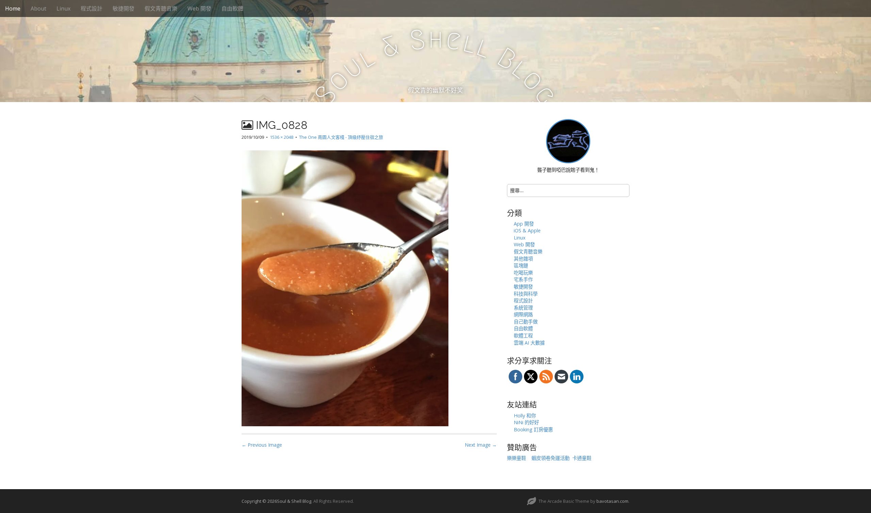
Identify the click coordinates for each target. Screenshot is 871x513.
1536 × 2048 (281, 137)
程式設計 (91, 8)
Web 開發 (199, 8)
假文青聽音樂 (161, 8)
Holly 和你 (525, 415)
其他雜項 (523, 258)
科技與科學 (526, 294)
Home (12, 8)
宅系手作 (523, 279)
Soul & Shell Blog (294, 501)
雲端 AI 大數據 (529, 343)
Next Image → (481, 445)
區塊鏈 (521, 265)
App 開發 (524, 223)
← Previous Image (262, 445)
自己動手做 (526, 321)
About (38, 8)
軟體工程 (523, 335)
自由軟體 (232, 8)
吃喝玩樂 (523, 272)
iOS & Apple (527, 230)
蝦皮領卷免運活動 (550, 458)
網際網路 (523, 314)
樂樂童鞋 (516, 458)
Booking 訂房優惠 (533, 429)
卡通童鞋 (581, 458)
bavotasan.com (612, 501)
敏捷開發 (123, 8)
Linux (63, 8)
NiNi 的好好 (526, 422)
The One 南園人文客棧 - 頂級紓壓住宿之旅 (341, 137)
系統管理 (523, 307)
